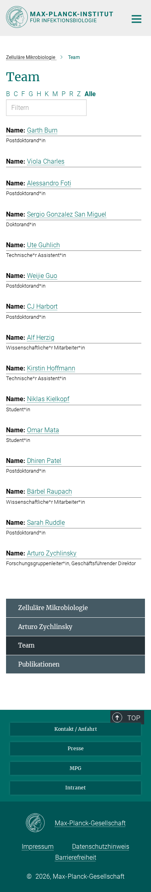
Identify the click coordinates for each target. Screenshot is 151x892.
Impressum (38, 846)
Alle (90, 94)
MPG (75, 768)
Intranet (75, 788)
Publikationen (39, 664)
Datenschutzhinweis (100, 846)
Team (26, 645)
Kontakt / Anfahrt (75, 729)
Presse (76, 748)
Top (133, 718)
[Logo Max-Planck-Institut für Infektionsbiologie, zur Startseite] (60, 17)
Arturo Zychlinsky (45, 627)
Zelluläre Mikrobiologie (53, 608)
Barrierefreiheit (75, 857)
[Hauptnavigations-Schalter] (136, 19)
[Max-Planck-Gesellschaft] (40, 823)
